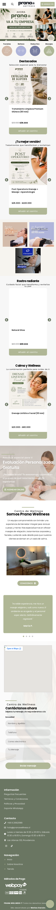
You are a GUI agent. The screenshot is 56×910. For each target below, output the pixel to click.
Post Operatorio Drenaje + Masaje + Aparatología (25, 190)
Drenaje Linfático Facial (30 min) (28, 413)
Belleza (21, 44)
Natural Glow (18, 330)
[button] (4, 4)
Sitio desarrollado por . (28, 907)
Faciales (7, 44)
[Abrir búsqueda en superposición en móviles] (12, 4)
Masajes (49, 44)
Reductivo (35, 44)
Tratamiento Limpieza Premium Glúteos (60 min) (27, 110)
